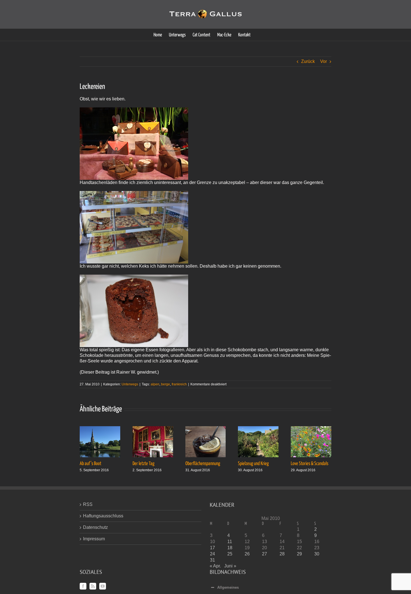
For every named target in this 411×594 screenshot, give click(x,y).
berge (165, 384)
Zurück (308, 61)
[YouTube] (102, 586)
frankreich (179, 384)
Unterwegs (130, 384)
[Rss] (92, 586)
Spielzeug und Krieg (253, 463)
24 (212, 553)
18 (229, 547)
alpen (155, 384)
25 (229, 553)
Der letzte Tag (143, 463)
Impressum (94, 538)
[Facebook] (83, 586)
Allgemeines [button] (228, 587)
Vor (323, 61)
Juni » (230, 566)
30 (316, 553)
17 (212, 547)
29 (299, 553)
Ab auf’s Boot (90, 463)
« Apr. (215, 566)
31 (212, 560)
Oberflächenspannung (202, 463)
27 (264, 553)
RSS (88, 504)
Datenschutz (95, 527)
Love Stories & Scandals (309, 463)
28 (282, 553)
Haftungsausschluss (103, 515)
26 (247, 553)
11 (229, 541)
